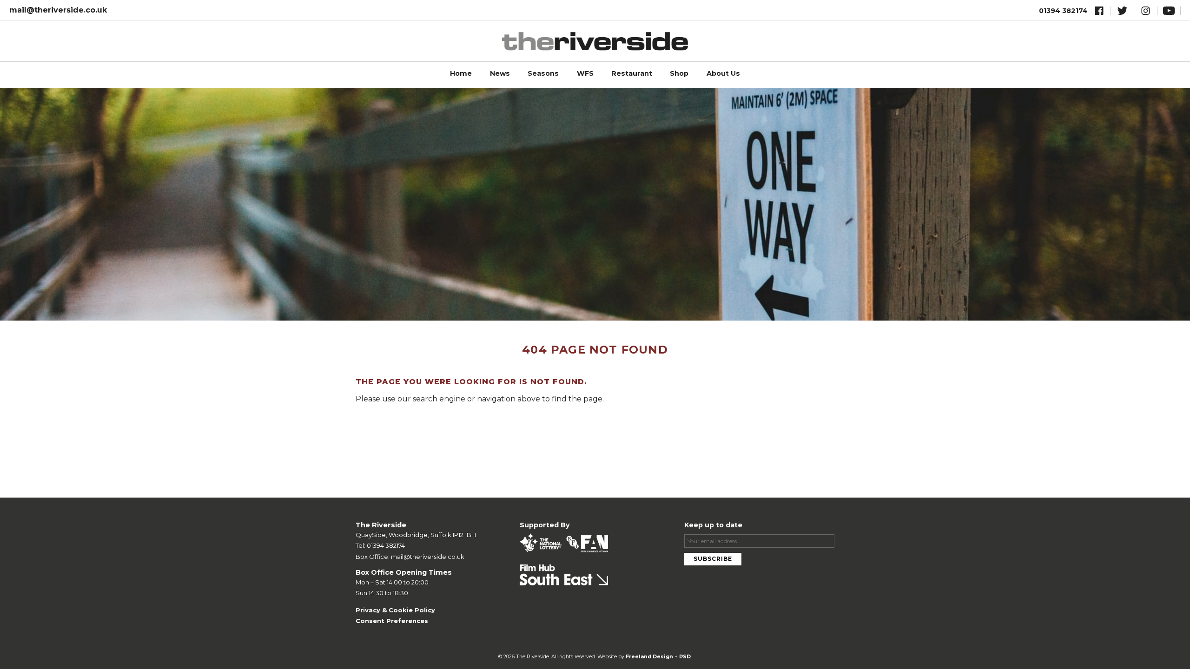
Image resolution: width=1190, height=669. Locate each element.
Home (461, 73)
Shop (679, 73)
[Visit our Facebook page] (1099, 12)
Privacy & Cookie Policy (395, 610)
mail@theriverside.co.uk (58, 10)
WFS (585, 73)
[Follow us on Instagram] (1145, 12)
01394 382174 (1063, 11)
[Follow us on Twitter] (1122, 12)
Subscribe (713, 558)
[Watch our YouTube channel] (1168, 12)
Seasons (543, 73)
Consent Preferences (392, 620)
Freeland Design (649, 657)
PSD (685, 657)
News (500, 73)
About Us (723, 73)
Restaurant (631, 73)
